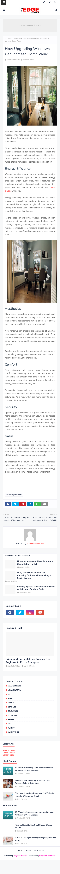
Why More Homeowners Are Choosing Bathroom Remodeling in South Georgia (34, 575)
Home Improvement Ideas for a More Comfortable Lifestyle (35, 563)
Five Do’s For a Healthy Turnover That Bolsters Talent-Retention (32, 781)
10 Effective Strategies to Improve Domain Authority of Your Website (34, 769)
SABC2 (11, 703)
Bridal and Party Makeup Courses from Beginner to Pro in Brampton (28, 661)
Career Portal (8, 755)
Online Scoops (9, 753)
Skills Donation (9, 750)
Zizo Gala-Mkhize (13, 60)
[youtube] (40, 612)
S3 (9, 694)
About (28, 851)
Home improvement (18, 38)
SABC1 (11, 698)
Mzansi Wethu (14, 690)
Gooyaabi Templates (47, 856)
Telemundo (13, 711)
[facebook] (44, 2)
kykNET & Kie (13, 732)
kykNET (11, 728)
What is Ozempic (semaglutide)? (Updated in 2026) (35, 839)
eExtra (11, 719)
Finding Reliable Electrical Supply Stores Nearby (33, 826)
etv (9, 724)
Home (7, 38)
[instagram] (54, 2)
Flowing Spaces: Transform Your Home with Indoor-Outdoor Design (36, 588)
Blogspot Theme (20, 856)
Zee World (12, 715)
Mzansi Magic (14, 686)
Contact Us (39, 851)
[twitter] (49, 2)
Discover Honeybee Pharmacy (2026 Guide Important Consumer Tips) (34, 794)
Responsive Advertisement (30, 25)
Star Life (12, 707)
